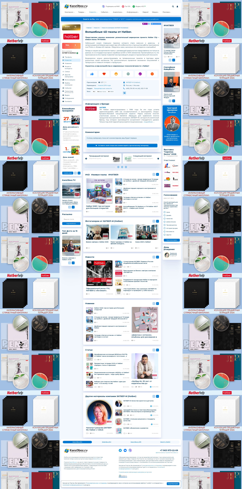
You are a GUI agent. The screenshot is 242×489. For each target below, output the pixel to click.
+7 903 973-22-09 (169, 450)
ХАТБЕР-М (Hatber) (121, 27)
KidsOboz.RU (106, 442)
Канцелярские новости (103, 88)
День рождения (169, 248)
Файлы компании (68, 84)
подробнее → (149, 122)
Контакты (68, 101)
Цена (168, 212)
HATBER (102, 107)
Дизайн (168, 215)
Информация (132, 12)
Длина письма (171, 222)
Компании (69, 12)
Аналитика (117, 12)
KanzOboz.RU (77, 442)
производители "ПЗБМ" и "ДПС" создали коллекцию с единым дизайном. (121, 19)
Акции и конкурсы (68, 67)
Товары (81, 12)
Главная (89, 27)
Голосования (170, 195)
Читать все (68, 173)
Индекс (140, 6)
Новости (92, 12)
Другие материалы (69, 76)
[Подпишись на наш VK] (125, 450)
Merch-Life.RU (165, 442)
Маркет (146, 12)
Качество (169, 218)
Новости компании (108, 27)
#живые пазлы (101, 91)
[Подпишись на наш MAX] (130, 450)
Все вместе (170, 231)
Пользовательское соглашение (151, 465)
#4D (94, 91)
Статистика (69, 91)
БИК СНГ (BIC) (169, 198)
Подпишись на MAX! (112, 6)
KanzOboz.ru (98, 459)
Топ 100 (127, 6)
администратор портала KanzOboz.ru (167, 452)
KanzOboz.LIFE (136, 442)
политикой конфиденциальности (73, 485)
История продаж (172, 228)
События (104, 12)
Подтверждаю (173, 484)
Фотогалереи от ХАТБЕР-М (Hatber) (104, 221)
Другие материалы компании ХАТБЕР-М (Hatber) (110, 396)
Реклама (166, 12)
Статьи (67, 71)
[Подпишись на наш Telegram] (120, 450)
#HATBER (111, 91)
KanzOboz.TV (69, 180)
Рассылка (67, 214)
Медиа (155, 12)
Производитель (171, 225)
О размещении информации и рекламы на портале (135, 472)
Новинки (68, 63)
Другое (168, 235)
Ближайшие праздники (68, 110)
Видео (67, 95)
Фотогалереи (70, 80)
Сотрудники (69, 98)
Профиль (68, 57)
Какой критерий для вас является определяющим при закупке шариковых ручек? (171, 205)
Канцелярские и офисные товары (78, 7)
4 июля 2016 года (104, 85)
